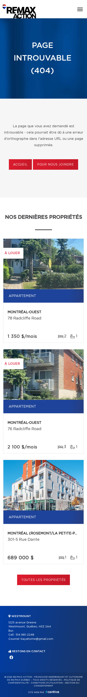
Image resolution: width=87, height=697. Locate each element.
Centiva (52, 691)
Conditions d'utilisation (47, 683)
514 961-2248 (25, 634)
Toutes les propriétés (43, 580)
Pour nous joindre (55, 164)
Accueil (20, 164)
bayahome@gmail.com (37, 639)
